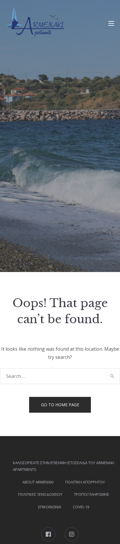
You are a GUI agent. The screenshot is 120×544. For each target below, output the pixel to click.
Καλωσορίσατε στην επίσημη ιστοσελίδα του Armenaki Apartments (63, 466)
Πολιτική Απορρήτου (85, 482)
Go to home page (60, 404)
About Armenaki (38, 482)
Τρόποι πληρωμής (91, 494)
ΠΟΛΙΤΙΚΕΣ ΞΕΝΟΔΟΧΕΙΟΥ (40, 494)
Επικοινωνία (49, 506)
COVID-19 (81, 506)
